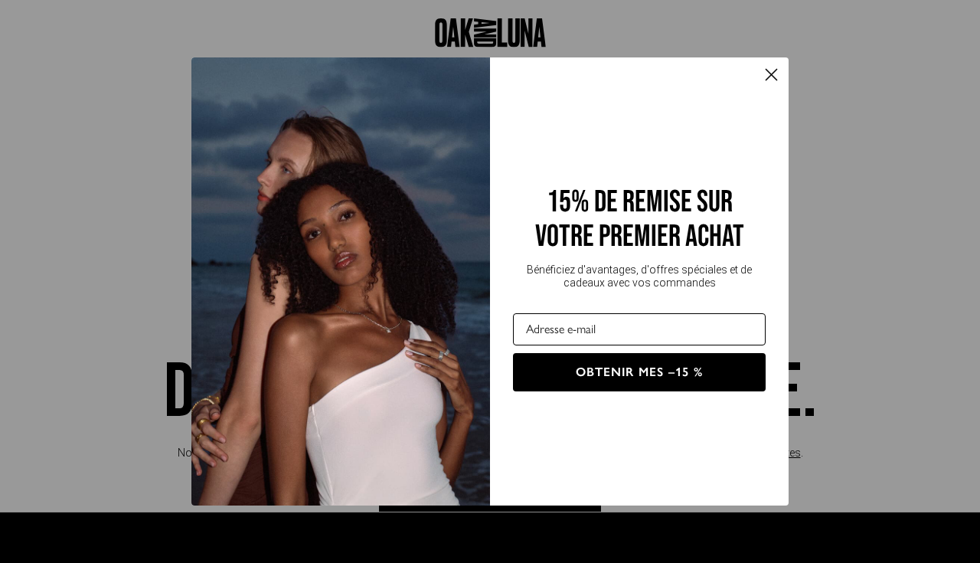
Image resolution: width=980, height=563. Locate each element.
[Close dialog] (771, 74)
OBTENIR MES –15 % (639, 372)
